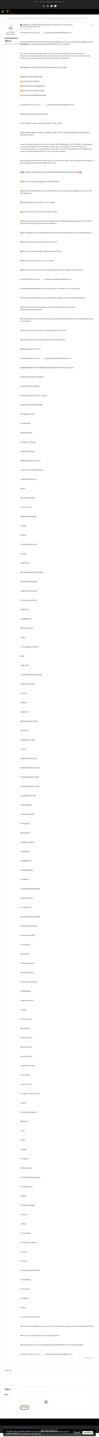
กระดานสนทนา (10, 18)
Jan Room (20, 18)
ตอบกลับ (25, 1407)
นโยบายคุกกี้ (37, 1433)
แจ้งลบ (92, 25)
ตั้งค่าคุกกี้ (77, 1433)
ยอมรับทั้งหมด (88, 1433)
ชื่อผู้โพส (8, 1389)
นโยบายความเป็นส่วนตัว (23, 1433)
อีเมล (7, 1394)
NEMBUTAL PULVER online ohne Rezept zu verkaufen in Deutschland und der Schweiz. (57, 18)
